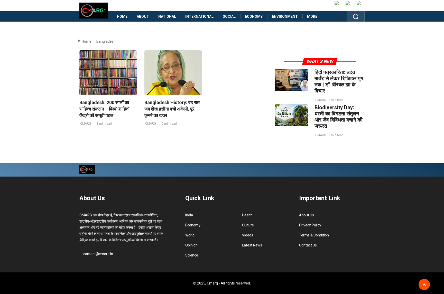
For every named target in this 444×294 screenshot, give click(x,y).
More (312, 16)
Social (229, 16)
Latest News (252, 245)
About (143, 16)
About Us (92, 198)
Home (122, 16)
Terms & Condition (314, 235)
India (189, 215)
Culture (248, 225)
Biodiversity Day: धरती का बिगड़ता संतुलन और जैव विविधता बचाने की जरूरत (338, 116)
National (167, 16)
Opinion (191, 245)
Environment (285, 16)
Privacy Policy (310, 225)
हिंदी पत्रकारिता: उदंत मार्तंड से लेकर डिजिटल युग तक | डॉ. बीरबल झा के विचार (338, 81)
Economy (254, 16)
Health (247, 215)
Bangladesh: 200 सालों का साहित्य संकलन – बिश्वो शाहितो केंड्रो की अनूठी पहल (104, 109)
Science (191, 255)
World (190, 235)
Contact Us (308, 245)
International (199, 16)
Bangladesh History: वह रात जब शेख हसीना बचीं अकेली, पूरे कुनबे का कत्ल (172, 109)
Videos (247, 235)
